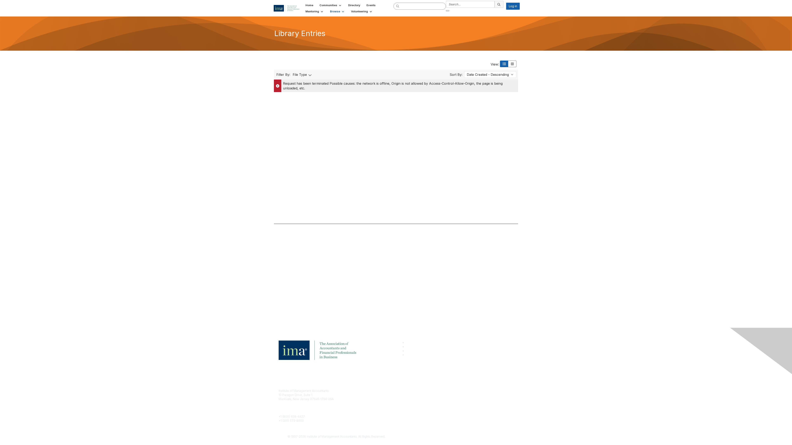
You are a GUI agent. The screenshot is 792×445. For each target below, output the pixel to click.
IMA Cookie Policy (449, 390)
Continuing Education (372, 403)
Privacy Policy (446, 403)
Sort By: (456, 75)
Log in (513, 6)
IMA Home (365, 390)
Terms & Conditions (450, 397)
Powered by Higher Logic (455, 436)
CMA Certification (370, 397)
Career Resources (370, 409)
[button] (330, 5)
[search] (398, 6)
